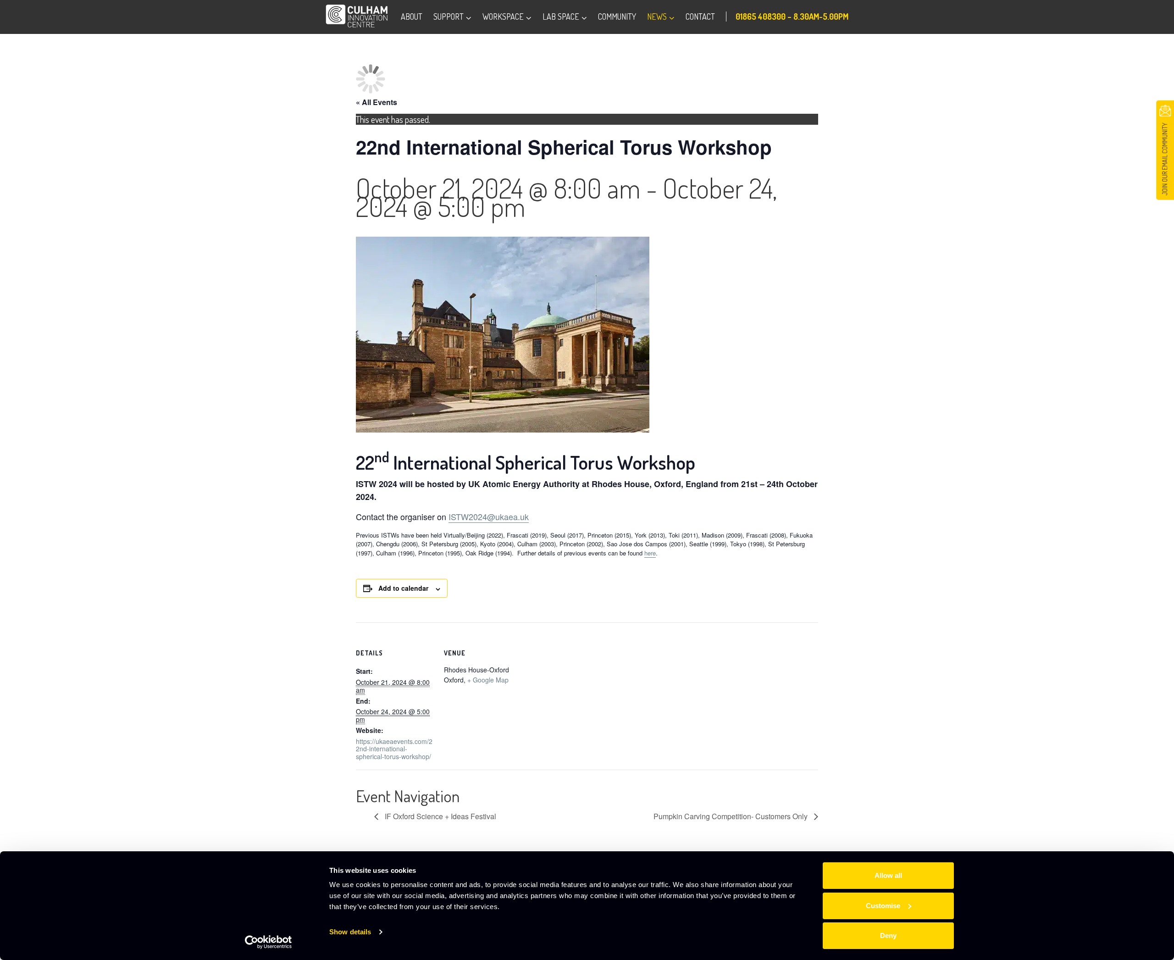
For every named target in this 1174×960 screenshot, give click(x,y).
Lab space (561, 16)
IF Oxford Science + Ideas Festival (439, 816)
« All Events (376, 102)
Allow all (888, 875)
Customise (883, 906)
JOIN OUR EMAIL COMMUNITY (1164, 159)
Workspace (503, 16)
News (657, 16)
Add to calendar (403, 588)
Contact (700, 16)
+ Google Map (488, 679)
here (650, 553)
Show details (350, 932)
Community (617, 16)
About (411, 16)
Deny (888, 935)
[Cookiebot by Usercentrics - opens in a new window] (268, 942)
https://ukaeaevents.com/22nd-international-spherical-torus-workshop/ (394, 749)
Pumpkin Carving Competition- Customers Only (731, 816)
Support (448, 16)
